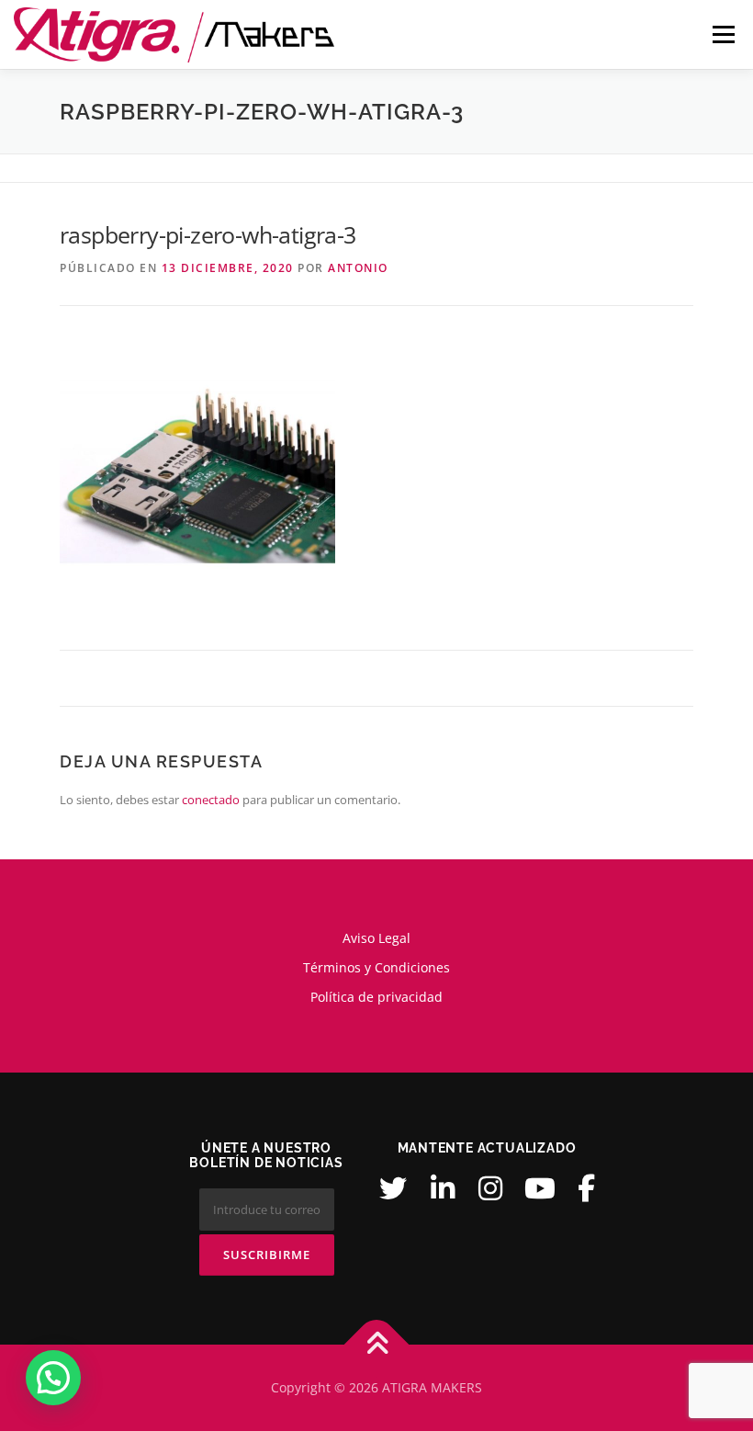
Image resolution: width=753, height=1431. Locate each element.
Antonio (358, 268)
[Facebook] (586, 1188)
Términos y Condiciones (376, 967)
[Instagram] (490, 1188)
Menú (723, 34)
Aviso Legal (376, 938)
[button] (53, 1377)
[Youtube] (540, 1188)
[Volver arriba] (377, 1345)
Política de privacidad (376, 996)
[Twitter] (393, 1188)
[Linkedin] (443, 1188)
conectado (211, 799)
